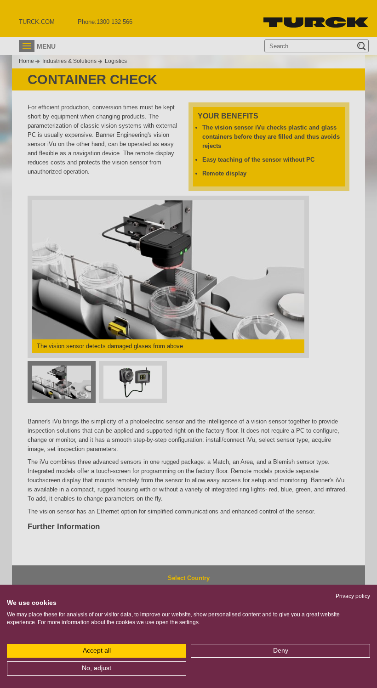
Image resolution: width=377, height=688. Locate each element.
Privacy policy (353, 596)
